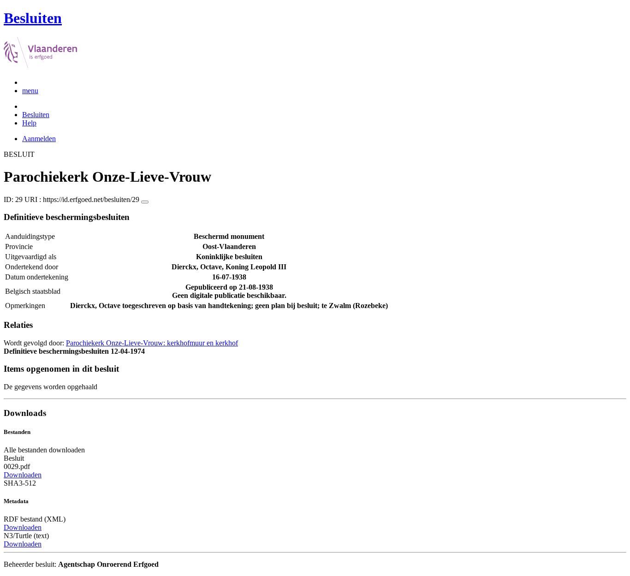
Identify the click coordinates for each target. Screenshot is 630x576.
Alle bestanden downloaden (44, 450)
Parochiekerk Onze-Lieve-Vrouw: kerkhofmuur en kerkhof (152, 343)
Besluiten (35, 115)
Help (29, 123)
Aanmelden (39, 139)
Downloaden (23, 475)
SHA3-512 (20, 483)
